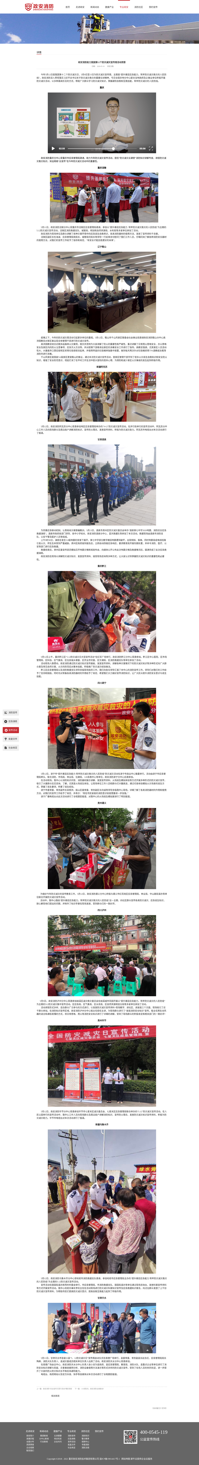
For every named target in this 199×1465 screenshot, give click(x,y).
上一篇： (54, 1389)
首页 (68, 7)
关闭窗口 (156, 1408)
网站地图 (125, 1459)
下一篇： (90, 1389)
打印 (164, 1408)
